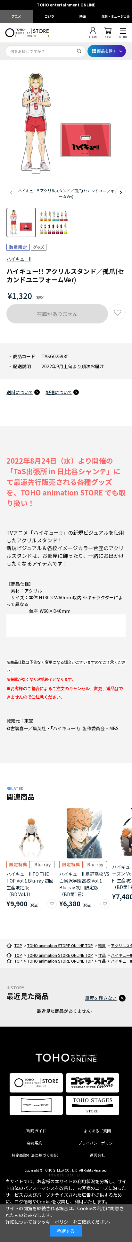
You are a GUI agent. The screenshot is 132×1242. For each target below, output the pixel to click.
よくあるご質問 (97, 1130)
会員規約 (34, 1143)
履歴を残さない (101, 998)
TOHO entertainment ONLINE (66, 4)
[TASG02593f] (21, 222)
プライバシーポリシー (97, 1143)
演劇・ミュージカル (115, 16)
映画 (82, 16)
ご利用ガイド (34, 1130)
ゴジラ (49, 16)
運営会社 (97, 1155)
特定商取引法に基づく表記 (35, 1155)
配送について (58, 392)
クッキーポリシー (55, 1222)
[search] (79, 51)
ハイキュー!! (18, 259)
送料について (19, 392)
